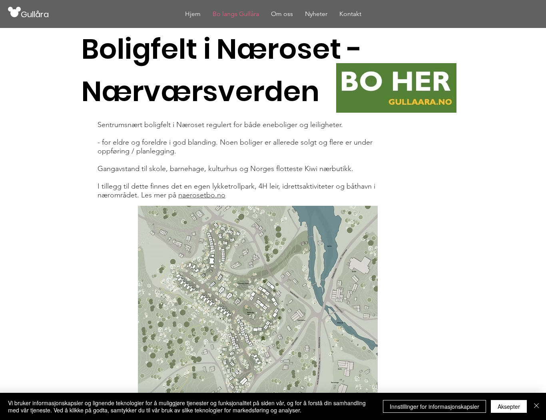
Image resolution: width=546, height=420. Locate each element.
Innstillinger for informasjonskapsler (434, 406)
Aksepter (509, 406)
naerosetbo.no (201, 195)
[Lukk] (536, 406)
